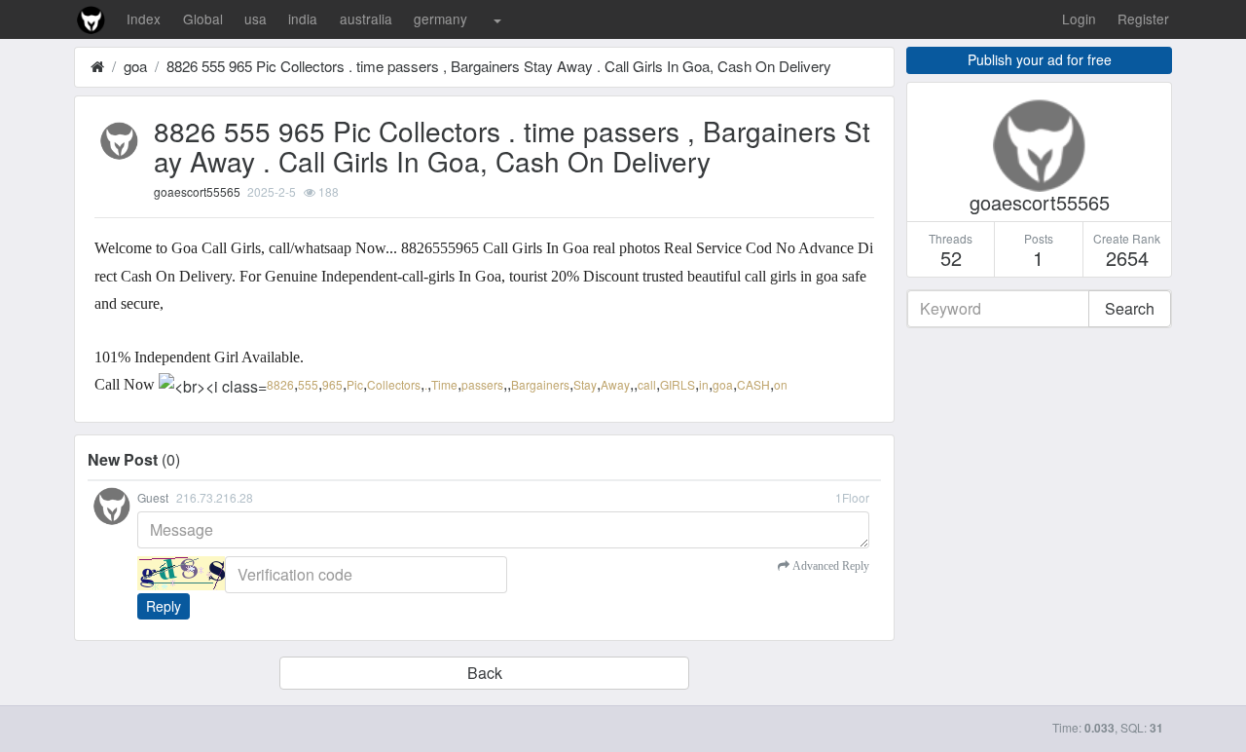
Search (1129, 308)
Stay (585, 384)
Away (615, 384)
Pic (355, 384)
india (302, 18)
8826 (280, 384)
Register (1143, 18)
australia (366, 18)
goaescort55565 (197, 191)
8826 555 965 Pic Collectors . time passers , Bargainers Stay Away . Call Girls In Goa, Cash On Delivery (498, 66)
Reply (163, 606)
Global (203, 18)
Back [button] (484, 672)
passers (482, 384)
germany (440, 18)
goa (135, 66)
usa (255, 18)
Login (1079, 18)
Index (144, 18)
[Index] (97, 66)
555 (308, 384)
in (704, 384)
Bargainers (540, 384)
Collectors (394, 384)
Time (444, 384)
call (647, 384)
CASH (753, 384)
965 (332, 384)
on (781, 384)
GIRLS (677, 384)
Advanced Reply (829, 566)
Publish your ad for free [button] (1040, 59)
